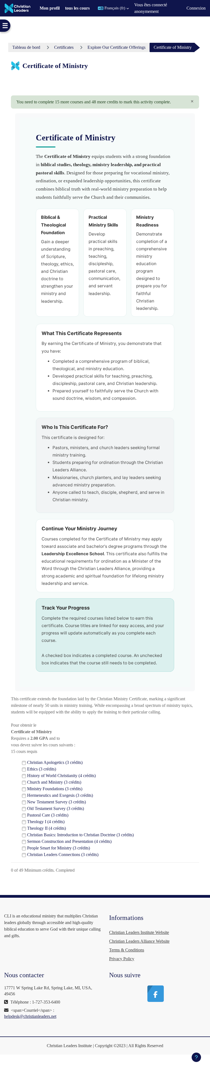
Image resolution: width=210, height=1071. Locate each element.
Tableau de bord (26, 47)
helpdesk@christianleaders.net (30, 1016)
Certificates (64, 47)
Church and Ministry (54, 782)
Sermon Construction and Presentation (69, 841)
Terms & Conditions (126, 950)
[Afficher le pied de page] (196, 1057)
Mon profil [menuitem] (50, 8)
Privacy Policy (121, 958)
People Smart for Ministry (58, 848)
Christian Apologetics (55, 762)
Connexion (196, 8)
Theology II (46, 828)
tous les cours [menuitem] (77, 8)
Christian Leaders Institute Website (139, 932)
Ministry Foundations (54, 788)
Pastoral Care (47, 815)
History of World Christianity (61, 775)
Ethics (41, 769)
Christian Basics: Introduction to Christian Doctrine (80, 834)
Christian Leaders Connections (62, 854)
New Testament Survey (56, 802)
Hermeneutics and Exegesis (60, 795)
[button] (113, 8)
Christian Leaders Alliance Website (139, 941)
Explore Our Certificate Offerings (116, 47)
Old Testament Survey (55, 808)
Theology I (46, 821)
